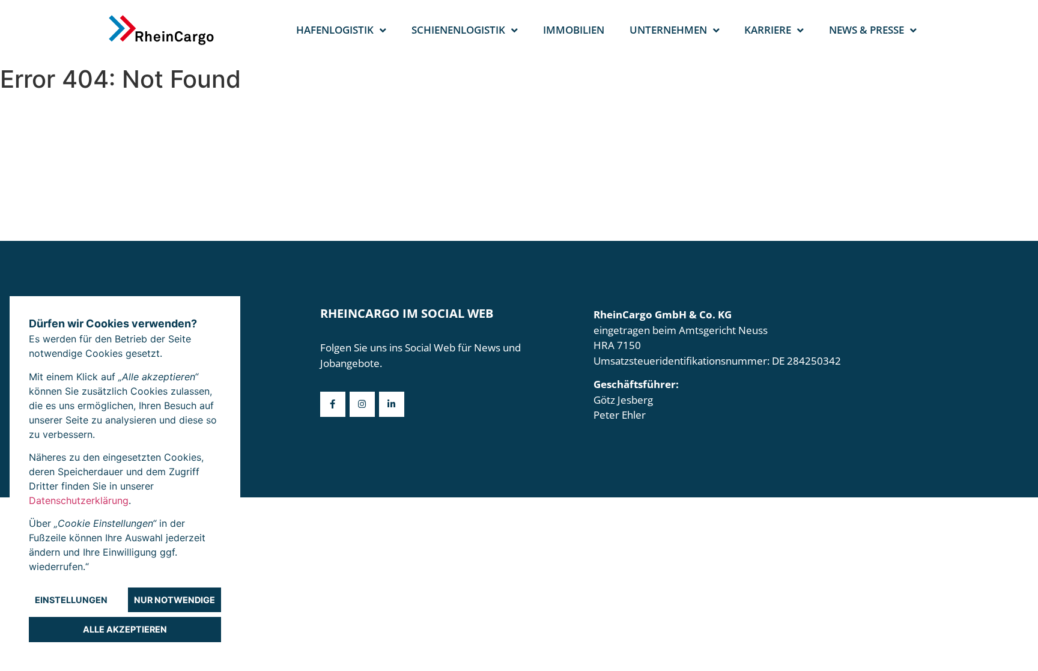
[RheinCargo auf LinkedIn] (391, 404)
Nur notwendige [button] (174, 600)
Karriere (767, 30)
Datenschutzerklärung (79, 500)
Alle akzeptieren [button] (125, 629)
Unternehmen (668, 30)
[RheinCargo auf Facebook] (332, 404)
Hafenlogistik (335, 30)
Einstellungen (71, 600)
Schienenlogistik (458, 30)
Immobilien (573, 30)
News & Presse (866, 30)
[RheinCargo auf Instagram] (362, 404)
